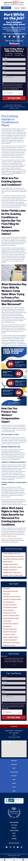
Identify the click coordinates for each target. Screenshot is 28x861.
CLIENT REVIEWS (14, 830)
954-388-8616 (18, 539)
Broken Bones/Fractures (10, 591)
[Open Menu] (23, 860)
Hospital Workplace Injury (11, 615)
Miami (11, 105)
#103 (14, 735)
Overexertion (7, 626)
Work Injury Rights (6, 536)
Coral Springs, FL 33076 (14, 737)
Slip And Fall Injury (9, 634)
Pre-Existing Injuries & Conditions (13, 556)
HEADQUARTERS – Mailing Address (14, 730)
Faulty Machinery (8, 610)
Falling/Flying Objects (10, 605)
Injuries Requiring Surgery (11, 618)
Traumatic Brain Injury (10, 640)
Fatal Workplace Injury (10, 607)
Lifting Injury (7, 621)
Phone (4, 70)
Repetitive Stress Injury (10, 629)
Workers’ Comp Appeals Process (12, 567)
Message (4, 75)
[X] (14, 847)
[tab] (14, 726)
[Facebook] (6, 847)
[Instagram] (10, 847)
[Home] (4, 860)
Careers (14, 838)
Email (3, 66)
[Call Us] (14, 860)
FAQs (14, 836)
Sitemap (18, 855)
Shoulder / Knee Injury (10, 632)
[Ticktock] (21, 847)
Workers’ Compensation (10, 564)
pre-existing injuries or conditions (16, 239)
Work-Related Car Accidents (11, 642)
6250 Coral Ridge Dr (14, 733)
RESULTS (14, 828)
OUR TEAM (14, 825)
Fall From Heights (8, 602)
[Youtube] (17, 847)
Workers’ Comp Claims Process (12, 572)
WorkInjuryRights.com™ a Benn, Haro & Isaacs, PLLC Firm (15, 854)
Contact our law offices (7, 539)
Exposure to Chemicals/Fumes (12, 599)
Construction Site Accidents (11, 596)
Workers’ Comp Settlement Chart (13, 575)
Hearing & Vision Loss (9, 613)
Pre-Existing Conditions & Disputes (13, 559)
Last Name (5, 62)
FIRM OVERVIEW (14, 822)
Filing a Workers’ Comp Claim (12, 553)
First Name (5, 57)
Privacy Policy (14, 89)
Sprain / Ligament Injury (10, 637)
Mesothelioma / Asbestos (10, 623)
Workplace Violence (9, 645)
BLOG (14, 833)
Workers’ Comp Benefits (10, 570)
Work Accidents (8, 562)
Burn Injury (6, 594)
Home (7, 105)
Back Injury (6, 588)
